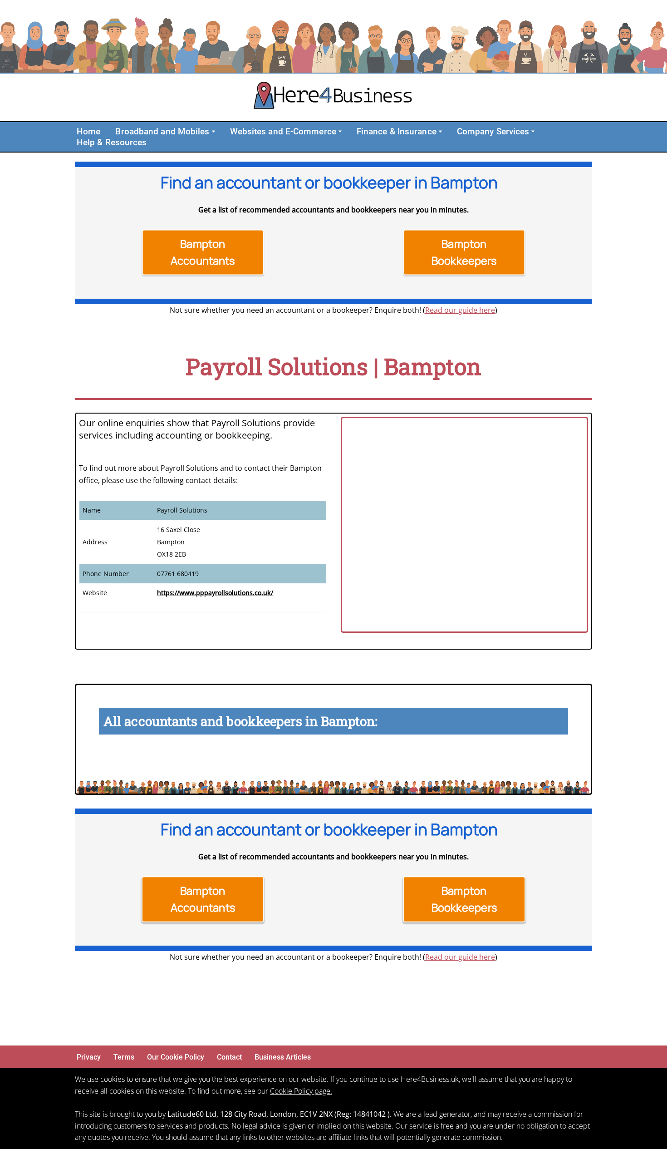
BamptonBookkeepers (464, 252)
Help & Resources (112, 142)
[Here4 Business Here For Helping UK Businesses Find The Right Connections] (333, 97)
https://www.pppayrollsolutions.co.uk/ (215, 592)
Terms (123, 1057)
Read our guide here (460, 310)
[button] (213, 131)
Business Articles (283, 1057)
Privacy (89, 1057)
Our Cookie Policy (175, 1057)
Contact (229, 1057)
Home (88, 131)
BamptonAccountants (203, 252)
